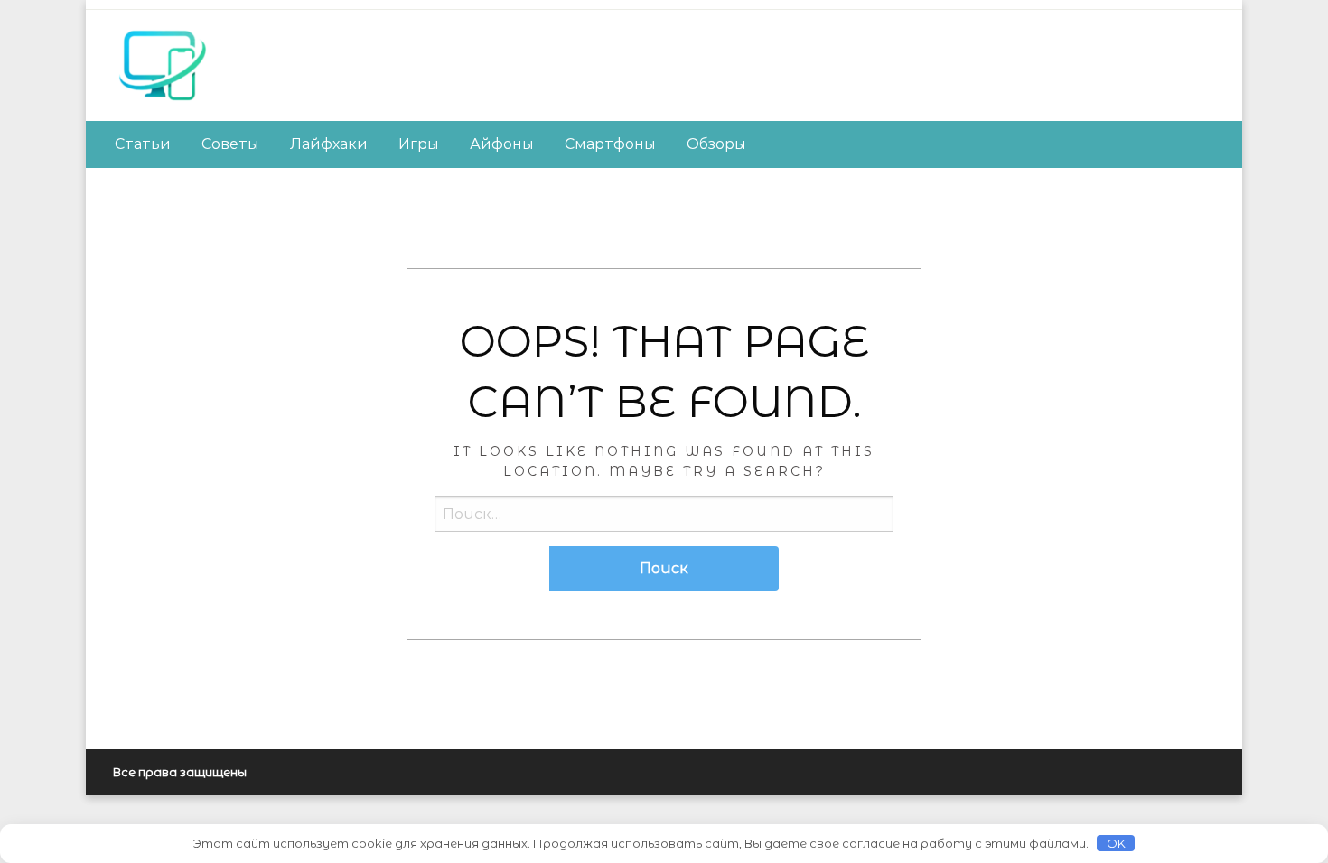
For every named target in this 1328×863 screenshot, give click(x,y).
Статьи (143, 144)
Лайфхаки (329, 144)
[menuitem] (142, 144)
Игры (418, 144)
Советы (230, 144)
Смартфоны (610, 144)
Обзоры (716, 144)
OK (1116, 843)
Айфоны (502, 144)
